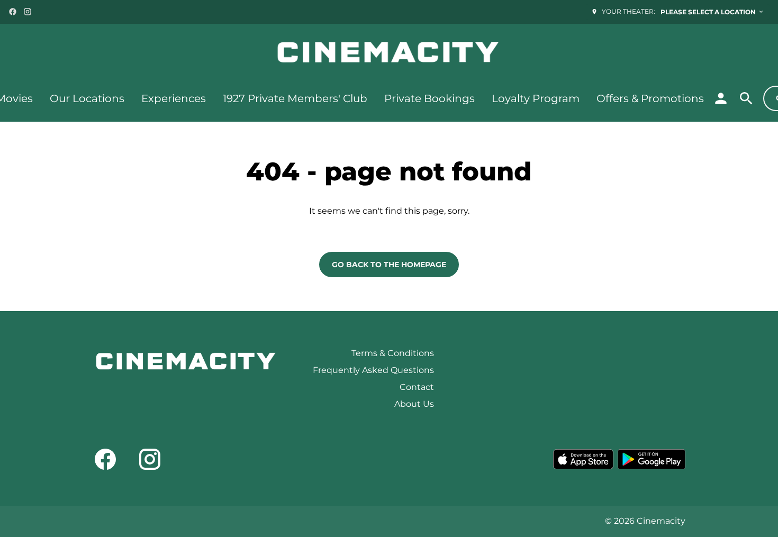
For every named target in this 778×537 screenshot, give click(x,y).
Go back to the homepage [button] (389, 264)
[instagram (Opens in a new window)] (27, 11)
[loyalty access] (720, 98)
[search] (746, 98)
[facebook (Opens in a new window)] (12, 11)
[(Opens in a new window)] (583, 459)
